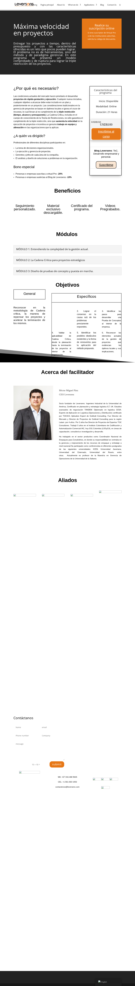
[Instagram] (105, 779)
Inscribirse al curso (106, 134)
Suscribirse (106, 165)
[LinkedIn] (97, 779)
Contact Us (111, 5)
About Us (61, 5)
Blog (102, 5)
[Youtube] (105, 788)
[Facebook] (114, 779)
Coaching (33, 5)
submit (57, 764)
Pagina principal (47, 5)
